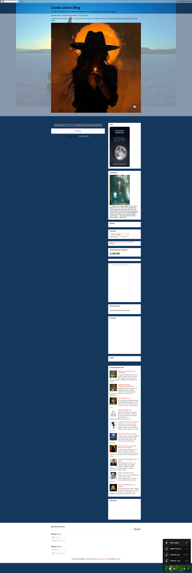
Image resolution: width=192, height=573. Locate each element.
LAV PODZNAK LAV (124, 398)
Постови (56, 537)
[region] (177, 552)
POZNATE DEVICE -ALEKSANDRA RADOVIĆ (126, 385)
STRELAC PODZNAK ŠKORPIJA (128, 422)
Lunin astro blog (65, 7)
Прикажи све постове (83, 125)
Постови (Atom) (84, 136)
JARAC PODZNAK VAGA (126, 473)
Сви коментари (58, 540)
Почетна (78, 131)
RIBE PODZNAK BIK (124, 410)
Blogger (118, 559)
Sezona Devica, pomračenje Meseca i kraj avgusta (69, 15)
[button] (170, 569)
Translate (125, 236)
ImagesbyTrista (102, 559)
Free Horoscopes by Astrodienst (120, 264)
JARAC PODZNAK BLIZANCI (127, 434)
